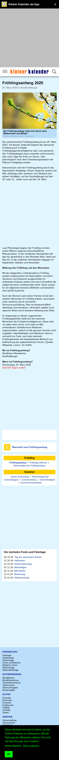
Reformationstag (23, 564)
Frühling (29, 458)
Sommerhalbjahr (47, 480)
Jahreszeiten (8, 685)
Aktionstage (8, 660)
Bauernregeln (8, 690)
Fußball (6, 707)
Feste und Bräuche (11, 662)
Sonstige (7, 717)
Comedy (6, 710)
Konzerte (6, 698)
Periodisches (9, 652)
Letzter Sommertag (20, 476)
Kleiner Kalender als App (24, 4)
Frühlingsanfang (18, 462)
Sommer (29, 472)
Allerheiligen (20, 567)
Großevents (8, 705)
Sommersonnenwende (30, 482)
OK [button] (8, 754)
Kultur (6, 694)
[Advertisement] (29, 38)
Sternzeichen (8, 723)
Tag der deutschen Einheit (27, 557)
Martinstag (19, 574)
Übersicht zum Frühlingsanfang (29, 447)
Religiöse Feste (9, 665)
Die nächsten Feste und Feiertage (25, 552)
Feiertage (6, 655)
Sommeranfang (29, 480)
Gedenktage (8, 658)
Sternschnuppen (10, 687)
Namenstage (8, 667)
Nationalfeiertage (10, 670)
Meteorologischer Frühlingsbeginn (29, 465)
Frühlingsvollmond (38, 462)
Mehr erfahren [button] (31, 745)
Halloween (19, 560)
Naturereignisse (11, 674)
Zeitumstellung (9, 720)
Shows (5, 712)
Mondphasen (8, 678)
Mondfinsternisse (10, 680)
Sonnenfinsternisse (11, 682)
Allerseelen (20, 570)
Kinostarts (7, 700)
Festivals (6, 703)
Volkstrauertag (21, 577)
